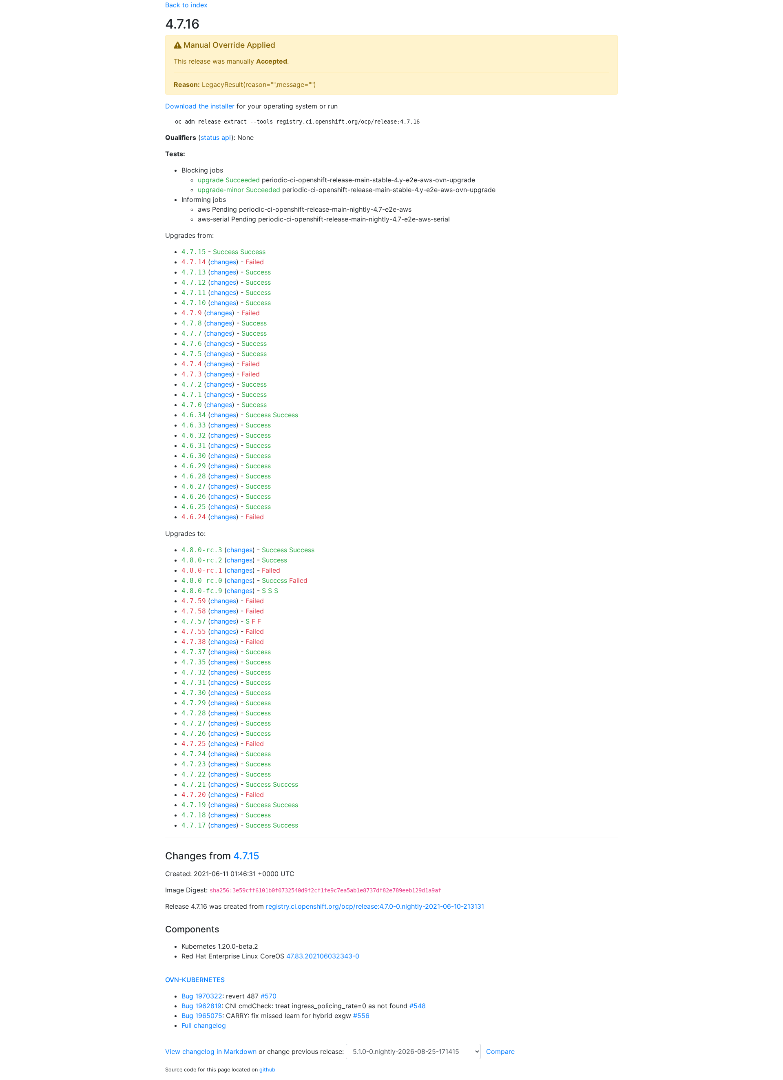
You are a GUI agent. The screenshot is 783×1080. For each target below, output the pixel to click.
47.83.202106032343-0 (322, 956)
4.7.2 (191, 384)
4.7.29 (193, 703)
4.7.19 (193, 805)
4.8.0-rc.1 (201, 570)
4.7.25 (193, 744)
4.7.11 (193, 293)
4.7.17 (193, 825)
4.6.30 (193, 456)
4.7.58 (193, 611)
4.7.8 (191, 323)
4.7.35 (193, 662)
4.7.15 (193, 252)
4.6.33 (193, 425)
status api (216, 137)
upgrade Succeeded (229, 180)
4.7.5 (191, 354)
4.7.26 (193, 733)
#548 (417, 1006)
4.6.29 (193, 466)
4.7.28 (193, 713)
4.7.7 (191, 333)
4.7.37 (193, 652)
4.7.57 (193, 621)
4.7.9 (191, 313)
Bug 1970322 (201, 996)
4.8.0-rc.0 (201, 580)
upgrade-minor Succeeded (239, 190)
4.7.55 (193, 631)
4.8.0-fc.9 (201, 591)
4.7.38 (193, 642)
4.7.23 (193, 764)
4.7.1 (191, 394)
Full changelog (203, 1025)
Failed (255, 262)
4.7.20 (193, 795)
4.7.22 (193, 774)
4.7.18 (193, 815)
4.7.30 (193, 693)
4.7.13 (193, 272)
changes (223, 262)
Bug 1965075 (201, 1015)
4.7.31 (193, 682)
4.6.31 (193, 445)
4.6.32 (193, 435)
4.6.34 (193, 415)
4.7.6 (191, 343)
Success (225, 252)
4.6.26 (193, 496)
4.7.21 (193, 784)
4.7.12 (193, 282)
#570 (268, 996)
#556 (361, 1015)
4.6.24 (193, 517)
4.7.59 (193, 601)
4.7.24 (193, 754)
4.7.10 (193, 303)
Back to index (186, 5)
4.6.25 (193, 507)
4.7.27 (193, 723)
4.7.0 (191, 405)
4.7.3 (191, 374)
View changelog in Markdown (211, 1051)
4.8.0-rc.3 (201, 550)
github (267, 1070)
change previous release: (306, 1051)
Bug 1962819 (201, 1006)
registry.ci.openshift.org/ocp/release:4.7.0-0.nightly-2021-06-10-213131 (375, 906)
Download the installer (199, 106)
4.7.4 (191, 364)
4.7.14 (193, 262)
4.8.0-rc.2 (201, 560)
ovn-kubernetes (195, 980)
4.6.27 (193, 486)
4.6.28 (193, 476)
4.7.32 (193, 672)
